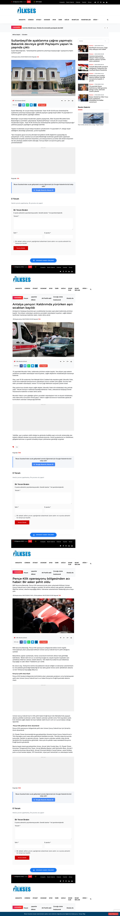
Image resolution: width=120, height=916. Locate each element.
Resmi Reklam (86, 19)
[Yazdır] (72, 100)
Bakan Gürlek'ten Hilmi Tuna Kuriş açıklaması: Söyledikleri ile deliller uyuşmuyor (98, 99)
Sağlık (67, 19)
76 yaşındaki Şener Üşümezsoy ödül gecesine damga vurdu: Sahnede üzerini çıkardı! (98, 88)
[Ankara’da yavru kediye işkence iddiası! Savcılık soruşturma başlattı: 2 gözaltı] (83, 76)
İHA (39, 319)
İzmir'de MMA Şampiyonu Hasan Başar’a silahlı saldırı (40, 28)
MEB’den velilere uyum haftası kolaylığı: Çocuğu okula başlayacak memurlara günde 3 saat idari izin (58, 298)
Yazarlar (84, 2)
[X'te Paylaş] (23, 105)
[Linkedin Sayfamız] (103, 2)
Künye (89, 2)
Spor (54, 19)
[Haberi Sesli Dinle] (61, 100)
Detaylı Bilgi (82, 914)
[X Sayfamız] (95, 2)
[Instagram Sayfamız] (100, 2)
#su (17, 447)
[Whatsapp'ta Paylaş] (27, 105)
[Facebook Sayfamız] (63, 271)
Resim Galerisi (70, 2)
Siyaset (38, 19)
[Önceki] (105, 28)
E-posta (47, 233)
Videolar (78, 2)
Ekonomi (47, 19)
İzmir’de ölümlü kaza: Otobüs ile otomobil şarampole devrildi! (70, 298)
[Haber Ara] (107, 20)
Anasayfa (62, 2)
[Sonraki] (107, 28)
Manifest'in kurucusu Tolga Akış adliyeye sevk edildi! (98, 48)
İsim (15, 233)
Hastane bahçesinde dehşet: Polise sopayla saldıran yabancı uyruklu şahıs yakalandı (97, 58)
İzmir (60, 19)
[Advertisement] (76, 10)
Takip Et (43, 105)
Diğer (95, 19)
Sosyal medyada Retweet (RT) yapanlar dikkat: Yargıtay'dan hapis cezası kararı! (35, 298)
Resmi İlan (75, 19)
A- (65, 100)
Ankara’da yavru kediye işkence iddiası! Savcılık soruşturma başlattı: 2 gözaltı (97, 78)
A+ (69, 100)
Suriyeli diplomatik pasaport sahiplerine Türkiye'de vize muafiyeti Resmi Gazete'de (98, 68)
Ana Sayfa (17, 34)
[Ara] (105, 41)
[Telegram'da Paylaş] (31, 105)
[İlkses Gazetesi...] (27, 10)
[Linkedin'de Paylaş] (35, 105)
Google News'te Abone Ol (44, 190)
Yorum (16, 216)
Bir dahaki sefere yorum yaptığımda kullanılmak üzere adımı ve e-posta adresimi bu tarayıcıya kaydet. (43, 242)
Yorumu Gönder (20, 248)
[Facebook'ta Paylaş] (19, 105)
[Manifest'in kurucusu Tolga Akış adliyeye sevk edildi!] (83, 48)
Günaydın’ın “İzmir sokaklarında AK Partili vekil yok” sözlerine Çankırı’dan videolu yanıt (46, 298)
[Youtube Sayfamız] (106, 2)
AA (38, 57)
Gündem (31, 19)
